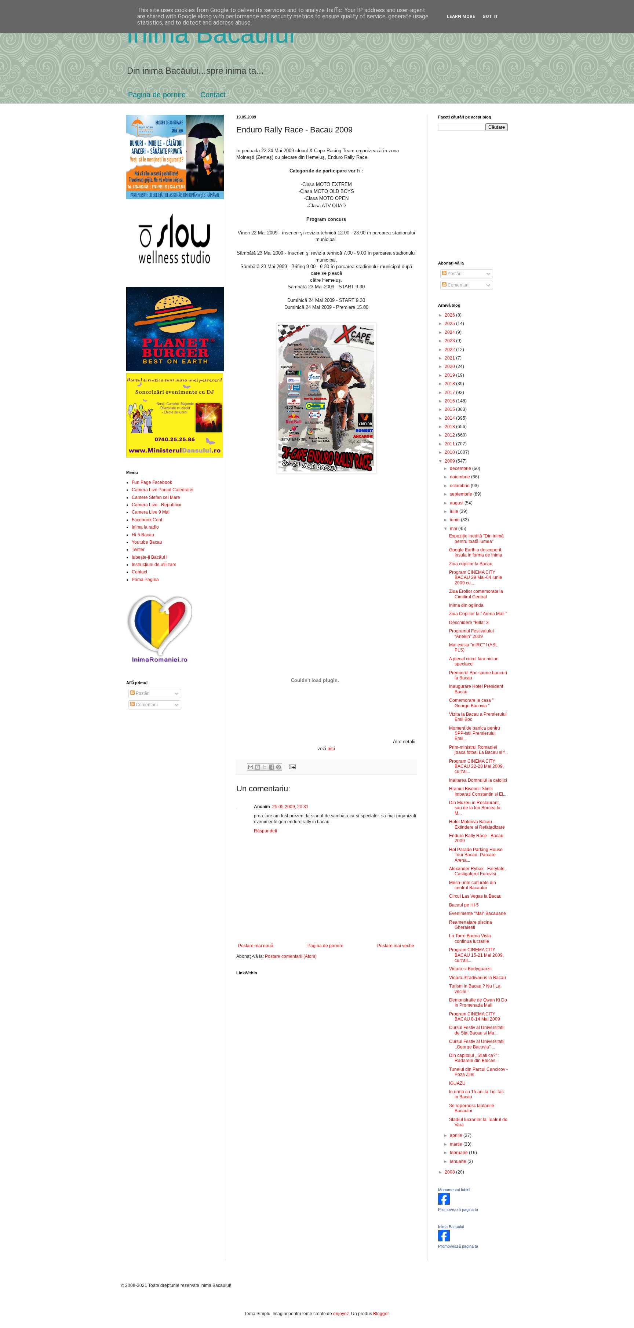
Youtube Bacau (147, 542)
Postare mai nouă (255, 945)
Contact (213, 95)
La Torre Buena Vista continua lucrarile (470, 938)
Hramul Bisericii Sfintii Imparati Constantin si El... (477, 791)
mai (454, 528)
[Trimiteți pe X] (264, 767)
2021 (450, 358)
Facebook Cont (147, 519)
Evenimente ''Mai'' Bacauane (477, 913)
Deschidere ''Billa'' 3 (469, 622)
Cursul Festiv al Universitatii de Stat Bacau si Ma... (476, 1030)
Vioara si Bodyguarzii (470, 968)
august (457, 503)
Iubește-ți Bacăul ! (149, 557)
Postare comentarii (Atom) (291, 956)
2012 (450, 435)
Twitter (138, 549)
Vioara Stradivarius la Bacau (477, 977)
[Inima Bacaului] (444, 1240)
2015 (450, 409)
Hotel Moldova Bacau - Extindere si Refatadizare (477, 824)
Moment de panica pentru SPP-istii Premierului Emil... (474, 733)
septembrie (461, 494)
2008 (450, 1172)
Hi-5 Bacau (143, 534)
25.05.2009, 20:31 (290, 806)
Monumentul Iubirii (454, 1189)
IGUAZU (457, 1083)
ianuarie (458, 1161)
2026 (450, 315)
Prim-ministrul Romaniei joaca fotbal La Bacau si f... (478, 750)
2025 (450, 323)
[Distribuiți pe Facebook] (271, 767)
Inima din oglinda (466, 605)
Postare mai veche (395, 945)
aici (331, 748)
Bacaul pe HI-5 (464, 905)
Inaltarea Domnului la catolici (478, 780)
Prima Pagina (145, 579)
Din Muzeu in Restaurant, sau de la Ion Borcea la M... (474, 808)
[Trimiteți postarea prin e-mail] (291, 766)
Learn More (461, 16)
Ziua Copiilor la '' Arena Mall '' (478, 613)
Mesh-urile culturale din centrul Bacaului (472, 885)
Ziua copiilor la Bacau (470, 563)
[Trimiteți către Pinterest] (278, 767)
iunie (455, 519)
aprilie (456, 1135)
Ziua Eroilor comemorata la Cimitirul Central (476, 594)
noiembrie (460, 476)
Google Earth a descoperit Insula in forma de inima (475, 552)
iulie (454, 511)
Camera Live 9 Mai (151, 512)
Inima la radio (145, 527)
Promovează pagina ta (458, 1209)
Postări (142, 693)
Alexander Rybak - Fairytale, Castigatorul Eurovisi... (477, 871)
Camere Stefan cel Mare (156, 497)
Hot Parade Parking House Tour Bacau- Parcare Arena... (476, 855)
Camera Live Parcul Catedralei (162, 489)
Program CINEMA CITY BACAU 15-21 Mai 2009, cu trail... (476, 955)
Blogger (381, 1313)
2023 (450, 340)
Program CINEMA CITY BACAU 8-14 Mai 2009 (474, 1016)
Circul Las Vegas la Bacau (475, 896)
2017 (450, 392)
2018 (450, 383)
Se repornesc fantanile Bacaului (471, 1108)
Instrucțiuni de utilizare (154, 564)
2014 (450, 418)
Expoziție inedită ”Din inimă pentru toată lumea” (476, 538)
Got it (490, 16)
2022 (450, 349)
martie (456, 1144)
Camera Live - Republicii (156, 504)
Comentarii (146, 704)
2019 (450, 375)
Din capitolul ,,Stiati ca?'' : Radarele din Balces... (474, 1058)
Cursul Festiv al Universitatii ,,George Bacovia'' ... (476, 1044)
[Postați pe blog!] (257, 767)
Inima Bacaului (451, 1227)
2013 (450, 426)
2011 (450, 443)
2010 (450, 452)
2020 (450, 366)
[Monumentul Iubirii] (444, 1203)
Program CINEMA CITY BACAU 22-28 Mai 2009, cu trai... (476, 766)
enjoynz (341, 1313)
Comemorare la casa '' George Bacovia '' (471, 703)
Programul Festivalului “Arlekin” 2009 (471, 633)
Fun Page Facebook (152, 482)
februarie (459, 1152)
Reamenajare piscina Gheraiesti (470, 925)
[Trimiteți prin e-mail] (250, 767)
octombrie (460, 485)
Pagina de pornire (157, 95)
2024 (450, 332)
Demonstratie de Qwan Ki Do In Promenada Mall (478, 1002)
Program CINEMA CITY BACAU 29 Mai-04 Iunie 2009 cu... (475, 577)
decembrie (461, 468)
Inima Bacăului (210, 33)
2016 (450, 401)
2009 (450, 461)
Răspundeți (265, 830)
